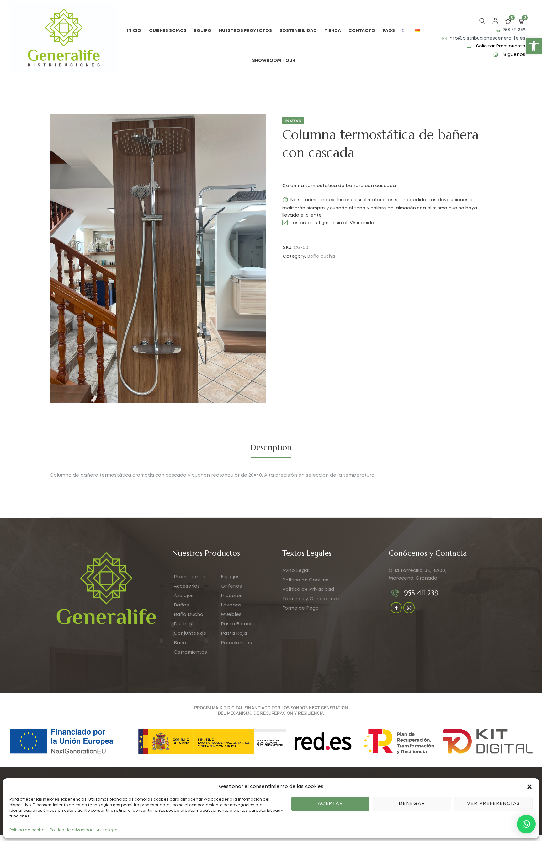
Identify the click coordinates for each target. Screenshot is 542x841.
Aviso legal (108, 830)
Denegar (412, 803)
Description (271, 447)
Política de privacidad (72, 830)
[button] (534, 46)
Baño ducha (321, 256)
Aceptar (330, 803)
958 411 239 (421, 593)
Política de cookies (28, 830)
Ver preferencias (493, 803)
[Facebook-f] (396, 607)
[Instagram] (409, 607)
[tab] (271, 448)
